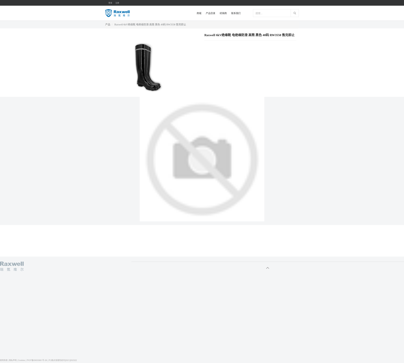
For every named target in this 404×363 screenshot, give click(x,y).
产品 (107, 24)
